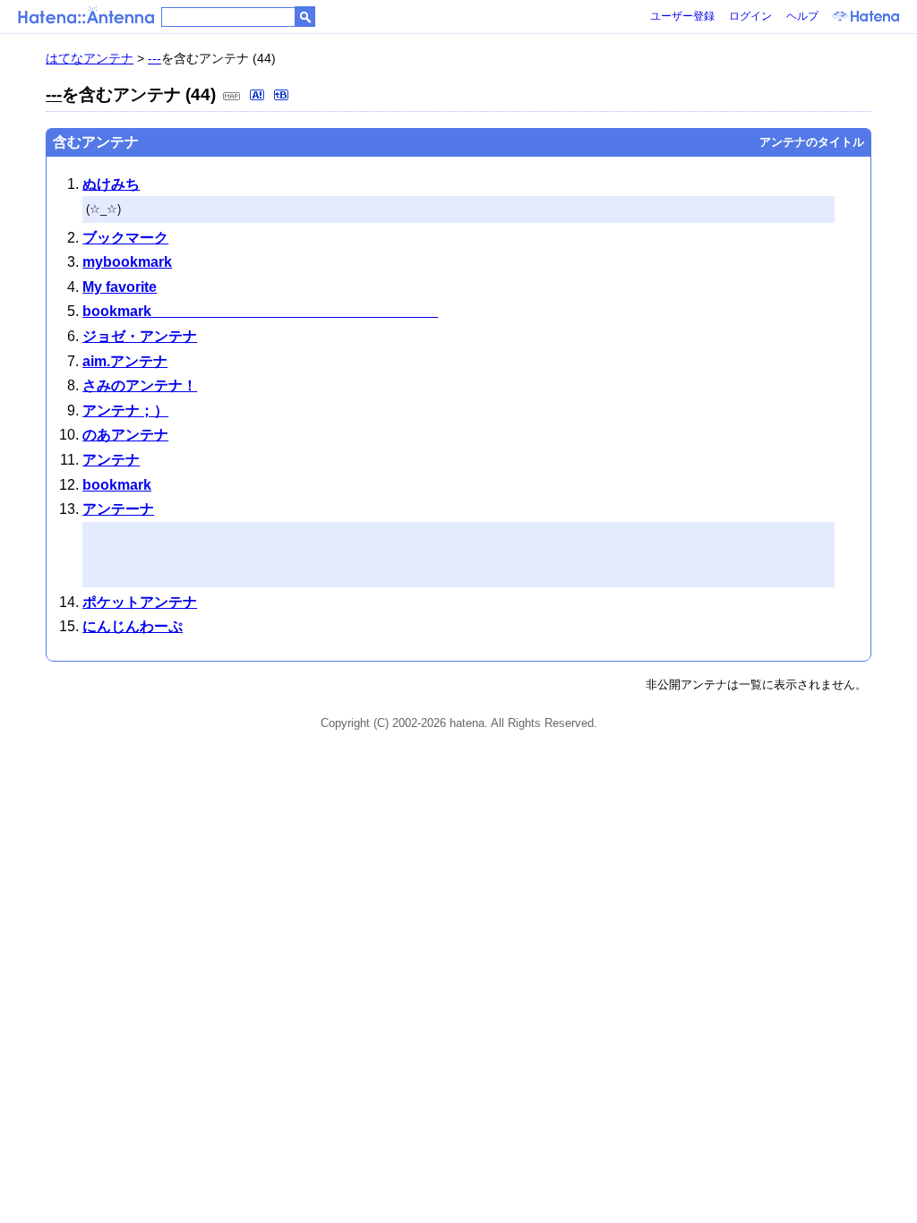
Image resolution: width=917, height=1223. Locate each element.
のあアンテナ (125, 434)
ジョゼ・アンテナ (139, 336)
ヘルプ (802, 16)
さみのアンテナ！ (139, 385)
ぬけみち (111, 184)
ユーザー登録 (682, 16)
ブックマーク (125, 237)
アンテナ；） (125, 410)
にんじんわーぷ (132, 626)
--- (154, 58)
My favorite (119, 287)
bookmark (260, 311)
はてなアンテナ (89, 58)
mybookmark (127, 261)
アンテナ (111, 459)
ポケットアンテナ (139, 602)
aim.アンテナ (124, 361)
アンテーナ (118, 509)
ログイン (750, 16)
